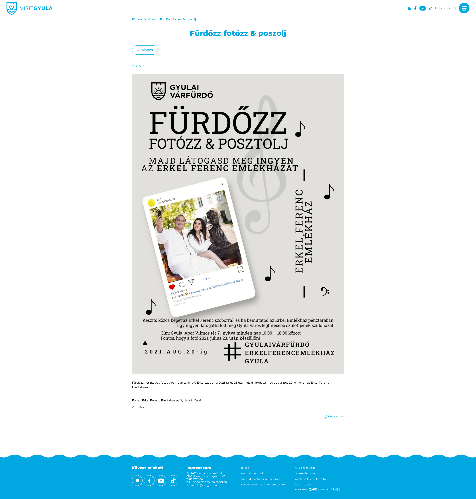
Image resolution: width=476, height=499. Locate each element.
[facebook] (415, 8)
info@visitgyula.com (207, 485)
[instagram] (409, 9)
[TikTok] (431, 8)
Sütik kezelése (304, 484)
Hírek (151, 19)
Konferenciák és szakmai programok (263, 484)
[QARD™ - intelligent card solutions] (313, 489)
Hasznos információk (253, 473)
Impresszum (198, 468)
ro (445, 8)
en (454, 8)
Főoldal (137, 19)
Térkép (245, 467)
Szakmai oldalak (305, 473)
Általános (145, 50)
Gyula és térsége (305, 467)
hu (437, 8)
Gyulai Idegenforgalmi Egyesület (260, 478)
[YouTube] (422, 8)
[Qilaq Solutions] (335, 489)
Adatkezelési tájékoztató (310, 478)
